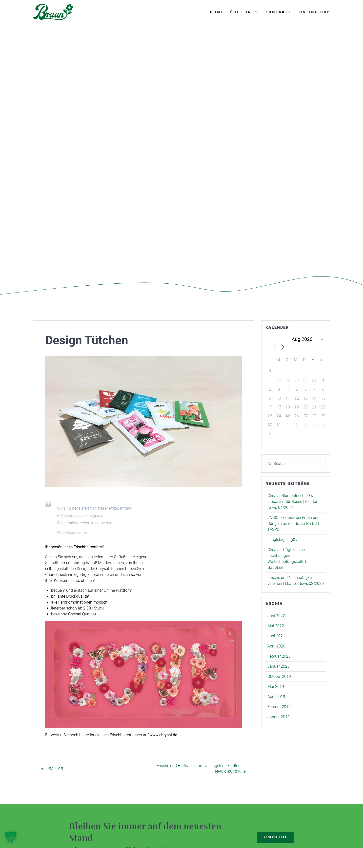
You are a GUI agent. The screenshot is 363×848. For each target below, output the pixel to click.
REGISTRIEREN (275, 837)
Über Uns (242, 12)
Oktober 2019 (279, 676)
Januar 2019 (278, 717)
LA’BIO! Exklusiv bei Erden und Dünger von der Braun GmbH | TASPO (293, 523)
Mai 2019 (275, 686)
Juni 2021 (276, 636)
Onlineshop (314, 12)
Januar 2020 (278, 666)
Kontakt (276, 12)
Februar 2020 (279, 656)
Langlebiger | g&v (282, 539)
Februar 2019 (279, 706)
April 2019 (276, 696)
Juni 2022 (276, 615)
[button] (11, 837)
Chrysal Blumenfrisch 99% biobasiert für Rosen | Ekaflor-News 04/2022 (293, 501)
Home (216, 12)
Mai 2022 (275, 626)
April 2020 (276, 646)
